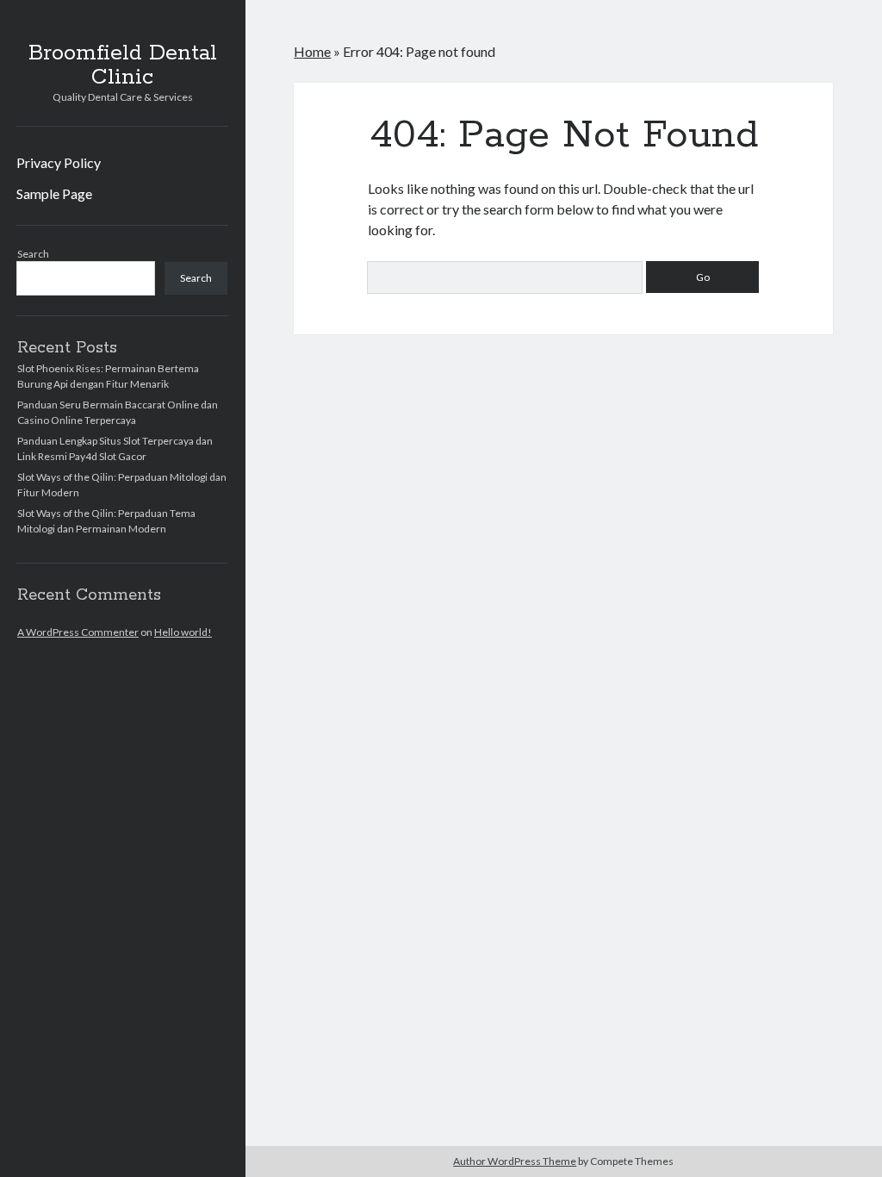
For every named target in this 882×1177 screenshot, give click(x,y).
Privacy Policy (58, 162)
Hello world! (183, 632)
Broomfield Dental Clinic (122, 65)
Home (312, 51)
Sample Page (54, 193)
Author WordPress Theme (514, 1161)
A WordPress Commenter (78, 632)
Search (33, 253)
